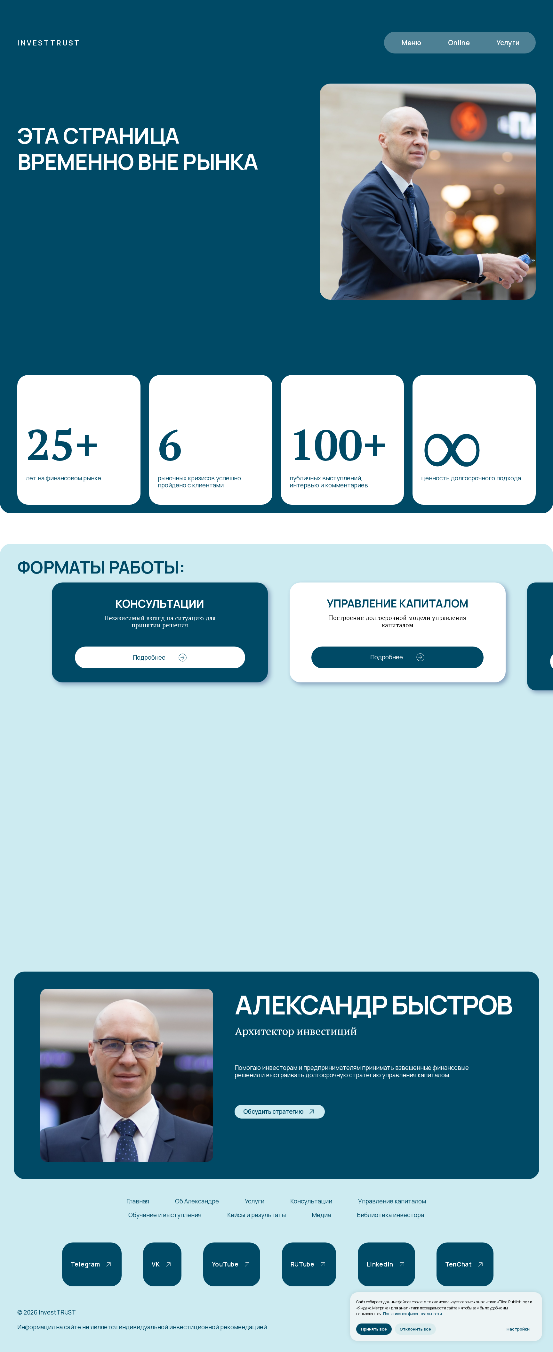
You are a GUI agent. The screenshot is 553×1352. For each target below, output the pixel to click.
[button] (458, 42)
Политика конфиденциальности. (413, 1313)
